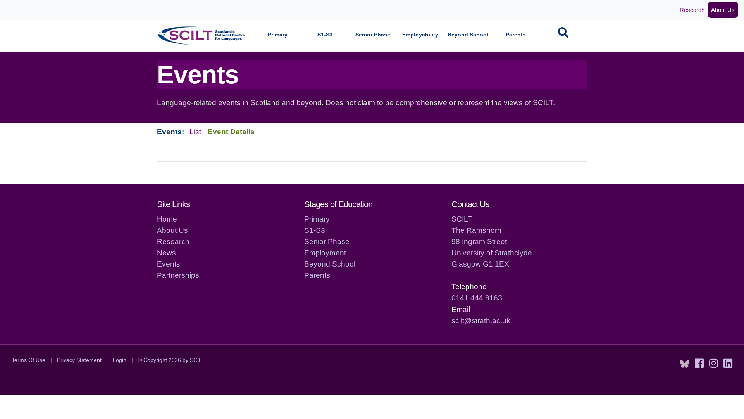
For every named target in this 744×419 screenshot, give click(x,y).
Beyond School (468, 35)
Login (119, 360)
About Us (723, 10)
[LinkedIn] (727, 363)
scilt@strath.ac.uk (480, 320)
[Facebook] (699, 363)
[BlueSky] (684, 363)
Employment (325, 252)
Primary (278, 35)
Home (167, 219)
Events (168, 264)
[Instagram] (713, 363)
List (195, 131)
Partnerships (178, 275)
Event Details (231, 131)
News (166, 252)
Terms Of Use (28, 360)
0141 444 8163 (476, 297)
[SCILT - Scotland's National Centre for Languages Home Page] (202, 35)
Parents (516, 35)
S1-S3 (324, 35)
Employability (420, 35)
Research (692, 10)
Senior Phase (372, 35)
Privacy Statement (79, 360)
